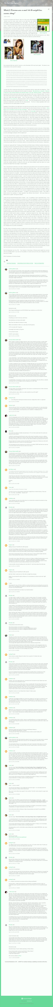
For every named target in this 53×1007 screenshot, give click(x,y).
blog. (27, 100)
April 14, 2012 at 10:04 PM (14, 447)
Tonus (10, 487)
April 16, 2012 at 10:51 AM (14, 811)
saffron (19, 955)
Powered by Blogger (27, 998)
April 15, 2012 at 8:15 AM (14, 483)
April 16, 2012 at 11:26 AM (14, 875)
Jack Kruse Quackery (11, 263)
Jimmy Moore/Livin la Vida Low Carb (25, 263)
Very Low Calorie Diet (39, 263)
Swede (10, 635)
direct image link (43, 32)
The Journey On (13, 98)
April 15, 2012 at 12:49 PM (14, 591)
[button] (48, 9)
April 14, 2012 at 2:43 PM (14, 383)
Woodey (10, 507)
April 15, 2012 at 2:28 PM (14, 619)
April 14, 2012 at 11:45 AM (14, 304)
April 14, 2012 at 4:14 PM (14, 411)
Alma (10, 431)
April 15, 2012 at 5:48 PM (14, 650)
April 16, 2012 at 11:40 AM (14, 888)
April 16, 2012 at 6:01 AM (14, 704)
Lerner (10, 765)
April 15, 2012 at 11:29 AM (14, 541)
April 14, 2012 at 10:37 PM (14, 465)
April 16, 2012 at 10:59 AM (14, 853)
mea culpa (33, 111)
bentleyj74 (11, 397)
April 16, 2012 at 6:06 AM (14, 723)
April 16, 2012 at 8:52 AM (14, 761)
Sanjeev (10, 544)
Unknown (11, 405)
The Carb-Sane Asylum (11, 3)
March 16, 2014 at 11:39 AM (14, 943)
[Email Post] (7, 260)
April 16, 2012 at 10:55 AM (14, 830)
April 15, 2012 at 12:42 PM (14, 566)
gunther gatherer (12, 268)
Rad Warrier (11, 469)
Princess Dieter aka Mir (13, 339)
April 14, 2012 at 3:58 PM (14, 401)
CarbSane (11, 498)
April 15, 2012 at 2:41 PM (14, 631)
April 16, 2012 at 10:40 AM (14, 779)
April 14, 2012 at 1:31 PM (14, 312)
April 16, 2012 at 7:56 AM (14, 747)
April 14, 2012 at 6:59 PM (14, 427)
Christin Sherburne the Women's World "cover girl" (22, 92)
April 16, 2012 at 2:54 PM (14, 921)
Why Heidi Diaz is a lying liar (38, 91)
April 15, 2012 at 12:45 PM (14, 579)
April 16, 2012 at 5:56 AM (14, 692)
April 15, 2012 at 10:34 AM (14, 503)
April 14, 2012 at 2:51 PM (14, 394)
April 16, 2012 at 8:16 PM (14, 932)
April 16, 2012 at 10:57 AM (14, 839)
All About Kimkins (37, 92)
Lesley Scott (11, 415)
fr (9, 583)
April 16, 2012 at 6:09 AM (14, 733)
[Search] (51, 3)
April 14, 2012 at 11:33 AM (14, 288)
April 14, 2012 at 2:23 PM (14, 336)
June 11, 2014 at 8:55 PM (14, 957)
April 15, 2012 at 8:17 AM (14, 494)
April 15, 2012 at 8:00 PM (14, 674)
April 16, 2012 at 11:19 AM (14, 863)
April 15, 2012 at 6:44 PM (14, 658)
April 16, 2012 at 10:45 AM (14, 794)
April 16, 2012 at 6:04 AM (14, 713)
